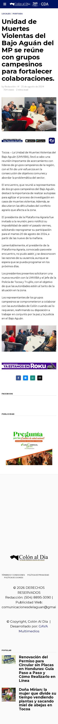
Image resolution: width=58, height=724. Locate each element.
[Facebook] (18, 377)
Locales (6, 14)
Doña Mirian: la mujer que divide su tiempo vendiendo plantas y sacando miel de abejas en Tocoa (37, 699)
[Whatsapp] (32, 377)
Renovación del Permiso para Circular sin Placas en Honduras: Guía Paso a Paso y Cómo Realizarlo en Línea (37, 669)
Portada (18, 14)
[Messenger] (25, 377)
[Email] (39, 377)
